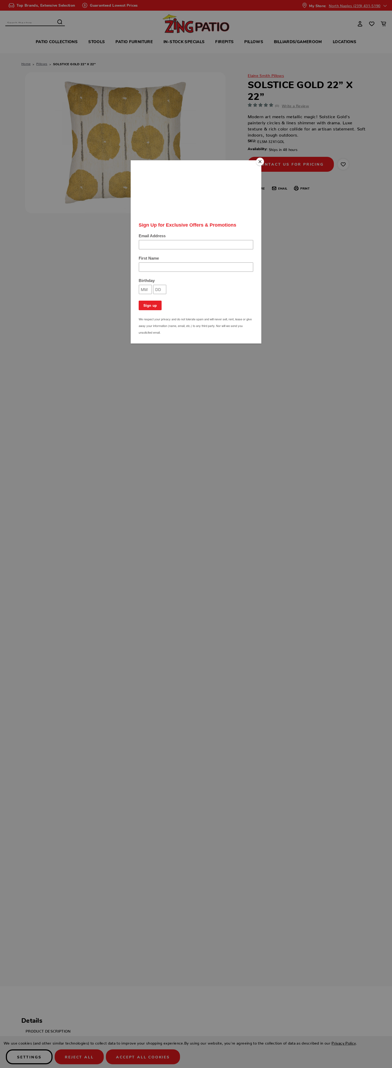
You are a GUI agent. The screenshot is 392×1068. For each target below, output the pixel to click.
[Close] (260, 162)
